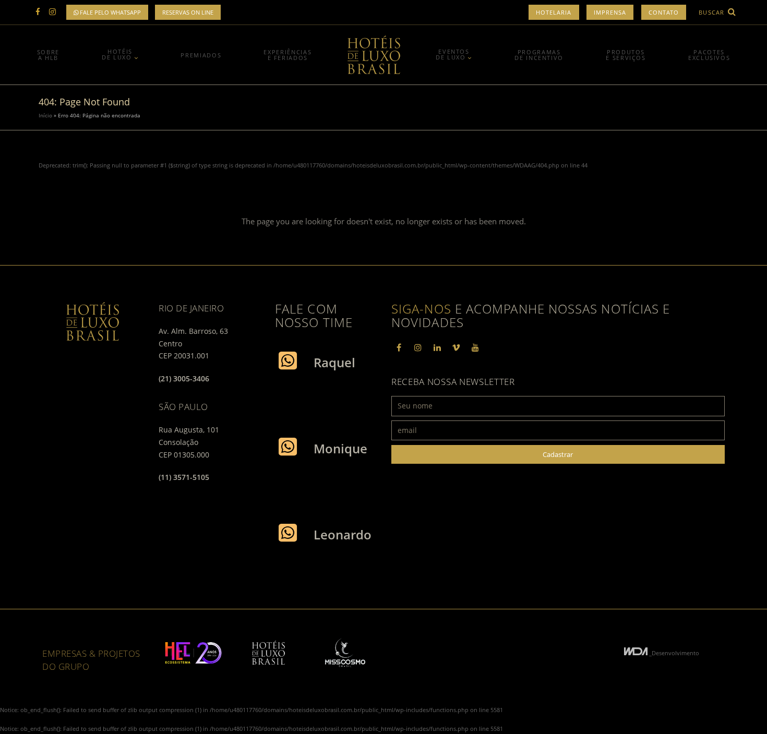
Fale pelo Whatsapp (109, 12)
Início (45, 115)
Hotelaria (554, 12)
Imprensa (610, 12)
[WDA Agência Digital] (636, 653)
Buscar (712, 12)
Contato (664, 12)
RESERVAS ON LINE (187, 12)
